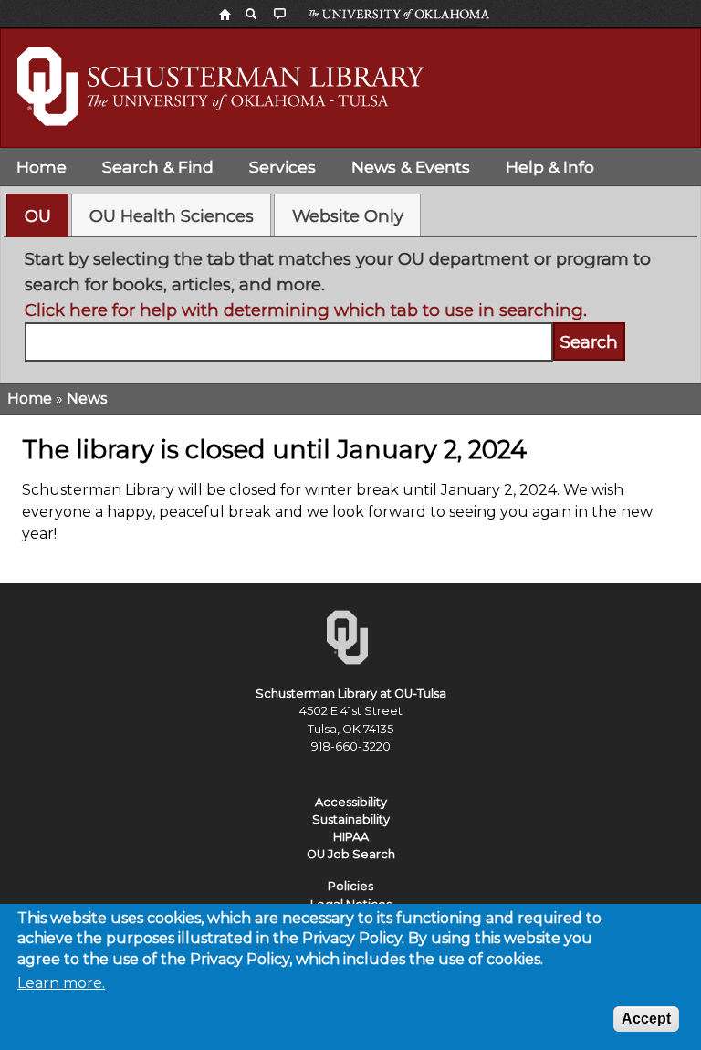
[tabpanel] (351, 304)
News (87, 398)
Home (41, 166)
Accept (646, 1018)
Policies (350, 886)
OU (38, 215)
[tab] (37, 215)
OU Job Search (351, 854)
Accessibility (351, 802)
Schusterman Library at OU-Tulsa (351, 693)
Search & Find (158, 166)
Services (282, 166)
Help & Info (550, 166)
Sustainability (351, 819)
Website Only (347, 215)
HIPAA (351, 837)
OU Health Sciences (171, 215)
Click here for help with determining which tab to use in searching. (306, 309)
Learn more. (61, 983)
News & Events (410, 166)
